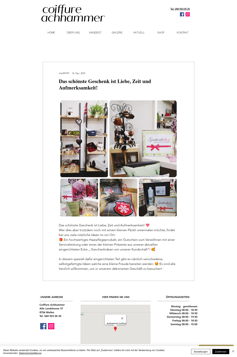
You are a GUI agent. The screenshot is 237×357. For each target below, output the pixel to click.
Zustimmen (221, 351)
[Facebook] (182, 14)
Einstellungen (201, 351)
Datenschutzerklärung (30, 353)
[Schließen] (233, 351)
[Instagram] (188, 14)
